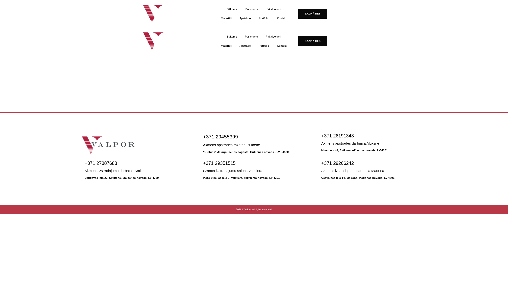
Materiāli (226, 18)
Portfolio (264, 18)
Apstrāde (245, 18)
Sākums (232, 9)
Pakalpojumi (273, 9)
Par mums (251, 9)
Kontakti (282, 18)
